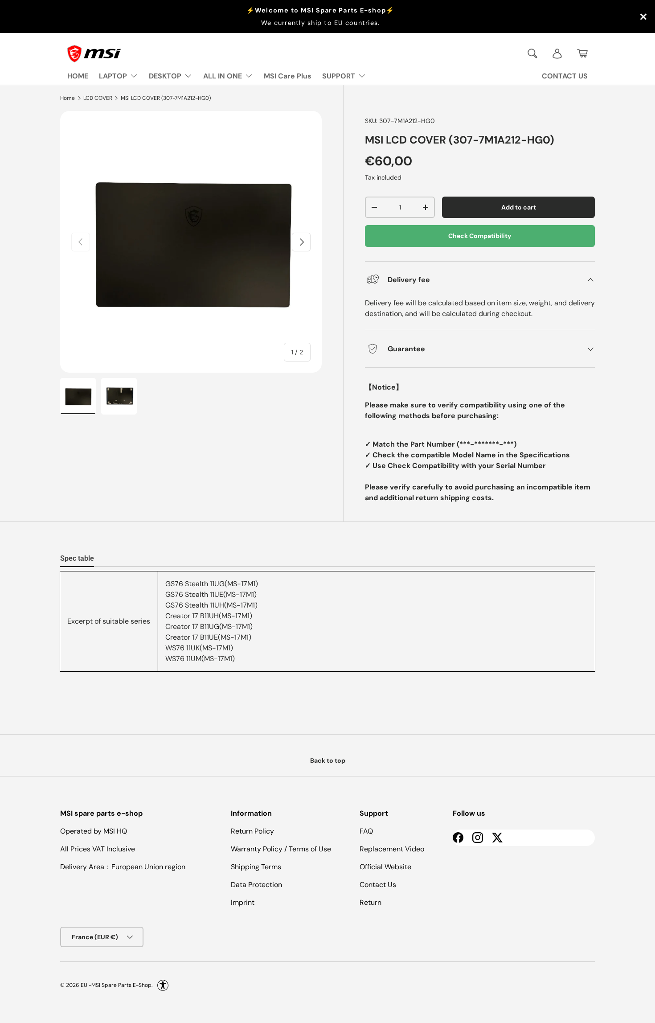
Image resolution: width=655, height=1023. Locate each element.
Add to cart (518, 207)
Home (67, 98)
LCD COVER (97, 98)
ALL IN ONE (222, 76)
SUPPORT (338, 76)
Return (370, 902)
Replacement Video (392, 849)
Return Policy (252, 831)
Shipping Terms (256, 866)
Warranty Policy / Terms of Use (281, 849)
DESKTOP (165, 76)
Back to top (327, 760)
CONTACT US (565, 76)
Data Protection (256, 884)
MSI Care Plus (287, 76)
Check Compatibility (480, 236)
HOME (77, 76)
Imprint (242, 902)
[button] (582, 53)
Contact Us (378, 884)
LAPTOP (113, 76)
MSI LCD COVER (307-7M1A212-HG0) (166, 98)
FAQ (366, 831)
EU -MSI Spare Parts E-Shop (116, 985)
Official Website (385, 866)
